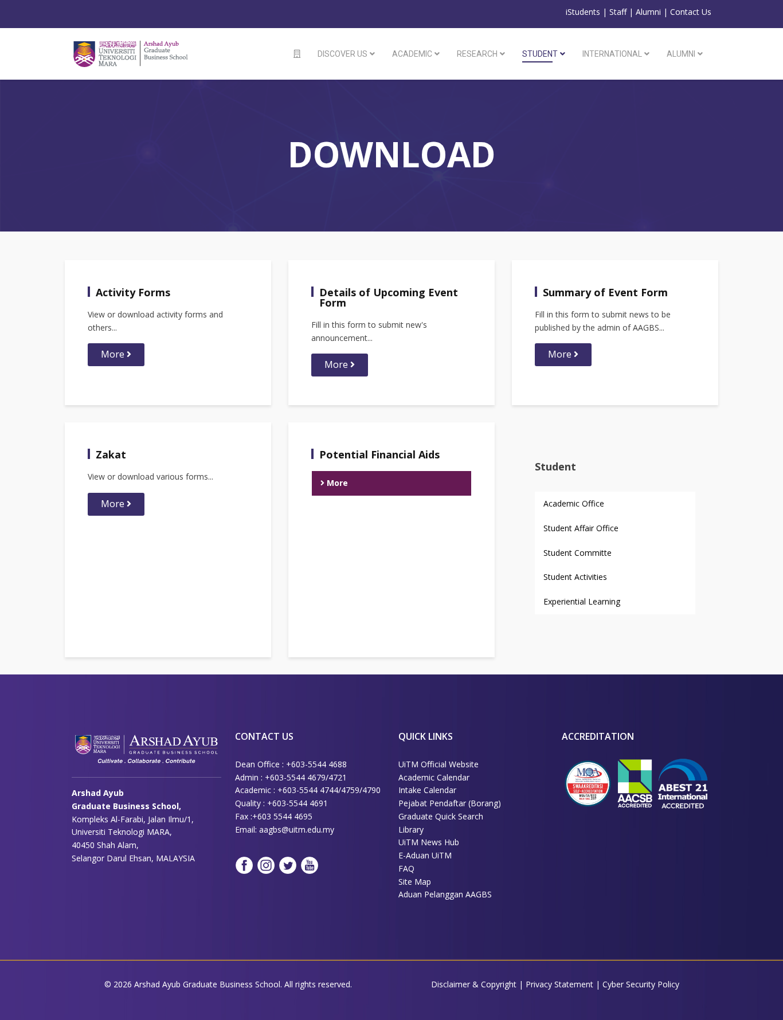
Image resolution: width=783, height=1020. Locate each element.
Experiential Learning (581, 601)
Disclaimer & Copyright (473, 984)
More (114, 354)
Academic (412, 53)
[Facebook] (244, 865)
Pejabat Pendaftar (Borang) (449, 803)
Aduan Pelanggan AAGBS (445, 894)
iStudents (583, 11)
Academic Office (573, 503)
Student (540, 53)
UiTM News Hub (428, 842)
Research (477, 53)
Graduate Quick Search (440, 816)
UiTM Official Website (438, 764)
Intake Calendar (427, 789)
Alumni (648, 11)
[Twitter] (287, 865)
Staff (618, 11)
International (612, 53)
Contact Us (690, 11)
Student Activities (575, 576)
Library (411, 829)
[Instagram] (266, 865)
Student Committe (577, 552)
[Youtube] (309, 865)
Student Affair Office (580, 528)
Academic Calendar (433, 777)
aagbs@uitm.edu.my (296, 829)
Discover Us (342, 53)
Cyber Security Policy (640, 984)
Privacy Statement (561, 984)
